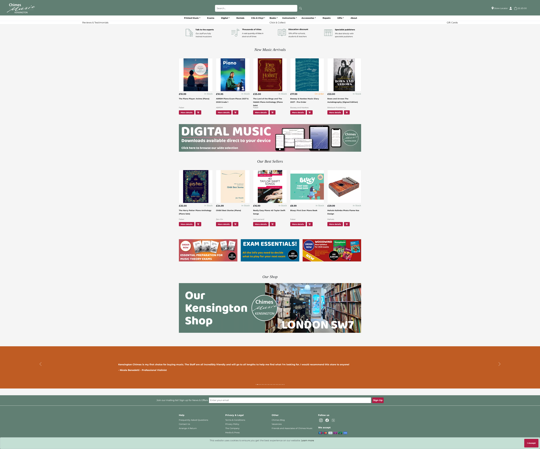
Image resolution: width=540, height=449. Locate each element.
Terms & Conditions (235, 420)
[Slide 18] (282, 384)
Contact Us (184, 424)
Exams (210, 18)
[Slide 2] (257, 384)
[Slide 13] (274, 384)
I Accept (531, 443)
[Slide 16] (279, 384)
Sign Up (377, 400)
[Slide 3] (259, 384)
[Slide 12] (273, 384)
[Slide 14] (276, 384)
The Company (232, 428)
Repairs (327, 18)
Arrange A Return (188, 428)
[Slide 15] (277, 384)
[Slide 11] (271, 384)
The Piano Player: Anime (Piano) (194, 99)
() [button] (522, 8)
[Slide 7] (265, 384)
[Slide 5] (262, 384)
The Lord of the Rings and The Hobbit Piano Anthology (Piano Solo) (268, 102)
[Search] (300, 8)
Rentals (240, 18)
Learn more (307, 440)
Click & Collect (278, 22)
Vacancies (277, 424)
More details (187, 112)
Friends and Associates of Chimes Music (292, 428)
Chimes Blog (278, 420)
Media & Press (232, 432)
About (354, 18)
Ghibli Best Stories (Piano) (228, 210)
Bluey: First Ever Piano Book (303, 210)
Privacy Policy (232, 424)
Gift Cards (452, 22)
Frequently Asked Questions (193, 420)
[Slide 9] (268, 384)
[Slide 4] (260, 384)
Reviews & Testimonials (95, 22)
